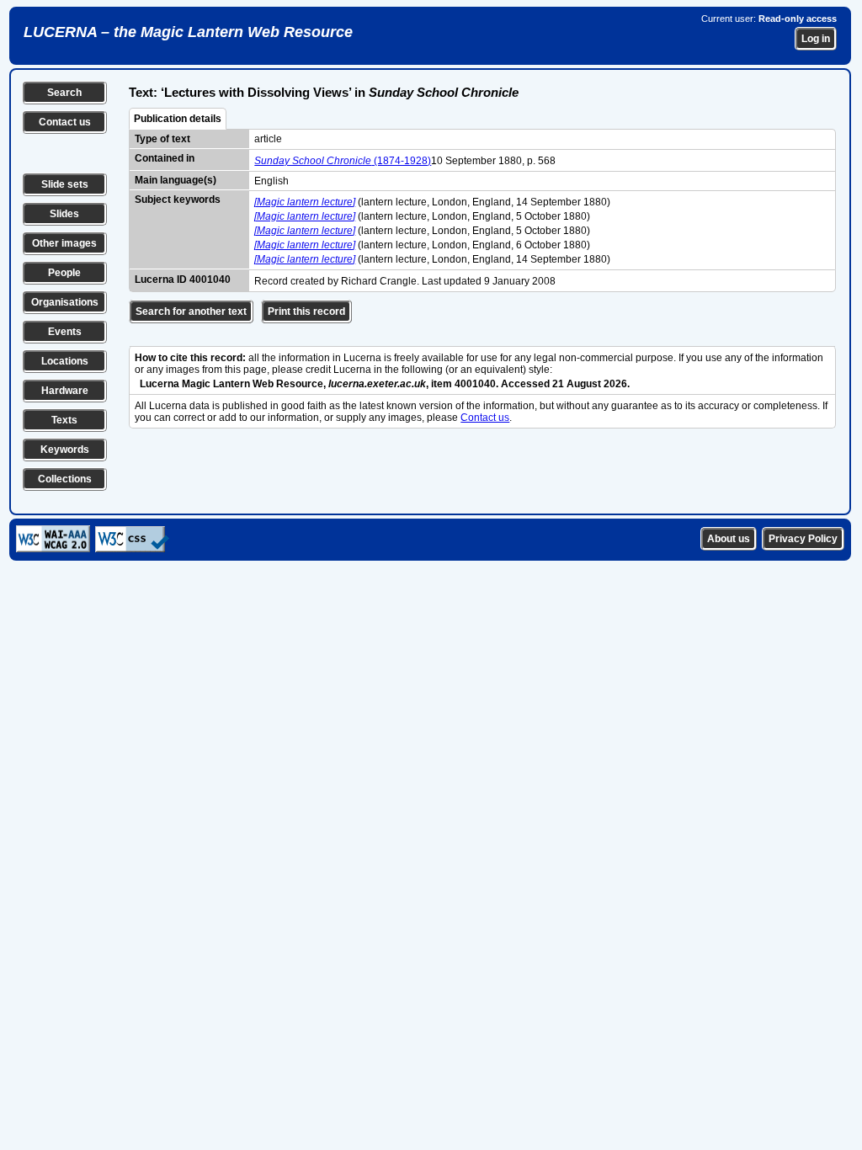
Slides (64, 214)
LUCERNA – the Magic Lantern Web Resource (188, 32)
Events (65, 332)
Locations (64, 361)
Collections (65, 479)
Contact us (65, 122)
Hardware (64, 391)
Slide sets (64, 184)
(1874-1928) (342, 161)
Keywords (64, 449)
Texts (64, 420)
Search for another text (191, 311)
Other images (64, 243)
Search (64, 92)
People (64, 273)
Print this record (306, 311)
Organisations (64, 302)
